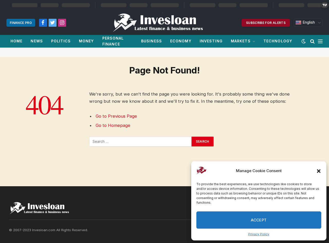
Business (151, 41)
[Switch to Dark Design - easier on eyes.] (303, 41)
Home (16, 41)
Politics (61, 41)
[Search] (312, 41)
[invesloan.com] (161, 22)
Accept (259, 220)
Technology (277, 41)
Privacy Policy (258, 234)
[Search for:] (140, 141)
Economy (180, 41)
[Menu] (320, 41)
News (37, 41)
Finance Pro (21, 23)
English (308, 22)
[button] (318, 171)
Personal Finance (113, 41)
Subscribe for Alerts (266, 23)
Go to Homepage (113, 125)
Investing (211, 41)
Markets (241, 41)
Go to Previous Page (116, 116)
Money (86, 41)
